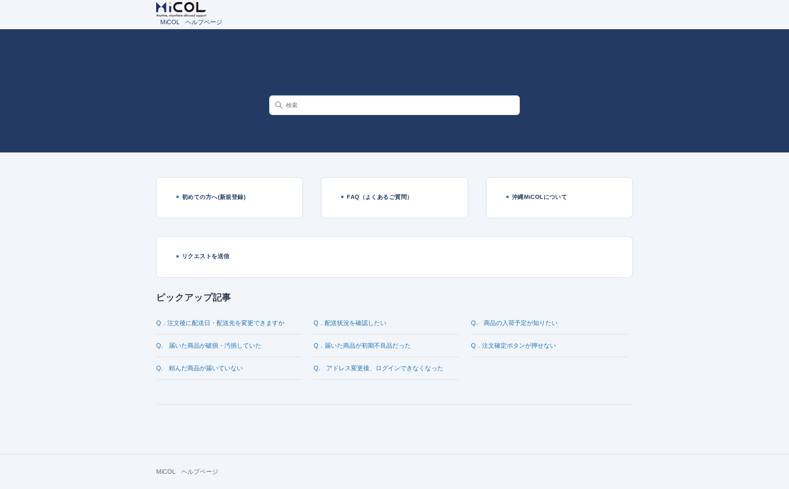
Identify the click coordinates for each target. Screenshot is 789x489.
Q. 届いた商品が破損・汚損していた (208, 345)
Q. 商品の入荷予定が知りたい (514, 322)
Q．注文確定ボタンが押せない (513, 345)
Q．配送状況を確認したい (350, 322)
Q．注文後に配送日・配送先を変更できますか (220, 322)
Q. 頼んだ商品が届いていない (199, 367)
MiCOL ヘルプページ (187, 471)
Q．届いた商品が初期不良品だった (362, 345)
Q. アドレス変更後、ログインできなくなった (378, 367)
